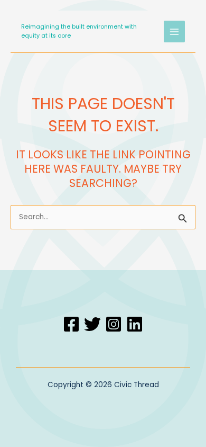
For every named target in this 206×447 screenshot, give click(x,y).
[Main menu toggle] (174, 31)
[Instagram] (113, 324)
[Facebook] (71, 324)
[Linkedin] (134, 324)
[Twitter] (92, 324)
